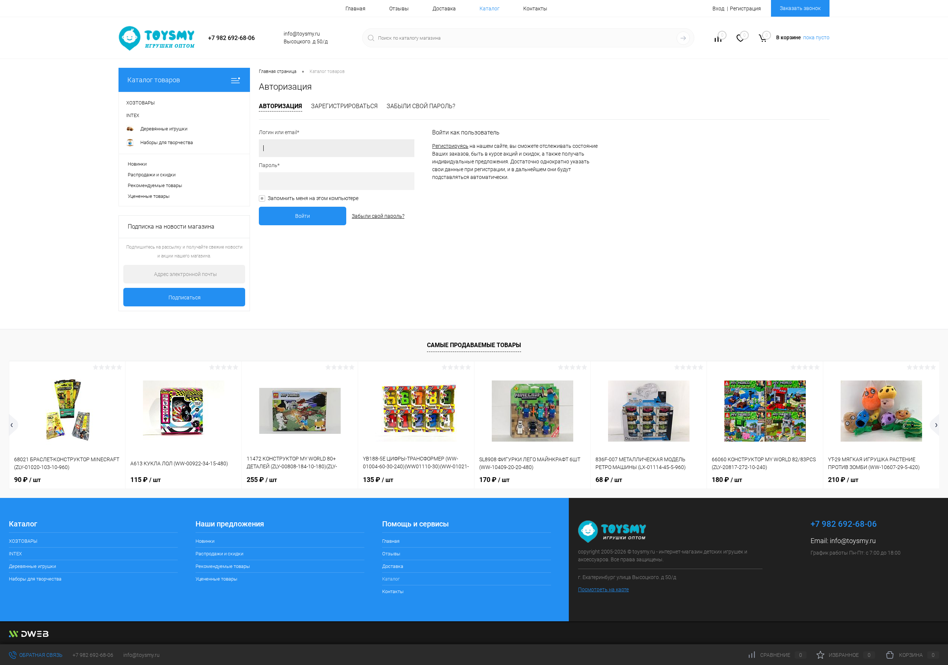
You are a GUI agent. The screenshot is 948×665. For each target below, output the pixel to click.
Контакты (535, 8)
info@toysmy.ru (853, 541)
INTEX (15, 553)
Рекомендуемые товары (155, 185)
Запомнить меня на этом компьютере (313, 198)
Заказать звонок (800, 8)
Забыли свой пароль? (421, 106)
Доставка (444, 8)
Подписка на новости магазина (171, 226)
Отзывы (399, 8)
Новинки (137, 164)
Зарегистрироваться (344, 106)
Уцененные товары (149, 196)
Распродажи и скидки (152, 174)
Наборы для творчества (35, 579)
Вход (718, 8)
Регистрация (745, 8)
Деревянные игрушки (32, 566)
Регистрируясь (450, 146)
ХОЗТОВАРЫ (23, 541)
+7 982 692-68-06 (93, 655)
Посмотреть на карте (603, 589)
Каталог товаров (153, 80)
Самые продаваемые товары (474, 345)
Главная (355, 8)
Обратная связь (40, 655)
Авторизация (280, 106)
